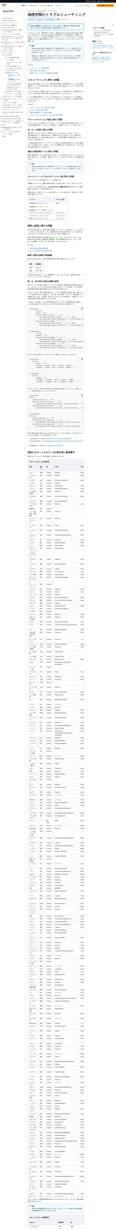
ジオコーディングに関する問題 (39, 68)
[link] (52, 11)
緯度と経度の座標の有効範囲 (39, 248)
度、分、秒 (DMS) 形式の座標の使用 (41, 251)
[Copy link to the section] (26, 80)
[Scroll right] (63, 5)
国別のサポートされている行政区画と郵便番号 (44, 73)
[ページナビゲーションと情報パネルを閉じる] (113, 25)
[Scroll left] (20, 5)
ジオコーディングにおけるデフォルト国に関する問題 (46, 115)
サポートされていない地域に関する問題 (42, 107)
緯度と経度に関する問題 (37, 70)
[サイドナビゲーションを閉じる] (23, 11)
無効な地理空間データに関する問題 (41, 112)
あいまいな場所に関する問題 (39, 110)
